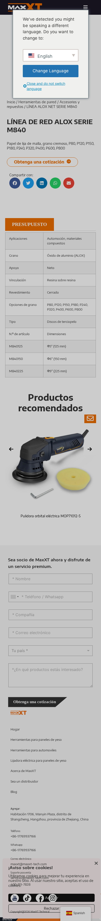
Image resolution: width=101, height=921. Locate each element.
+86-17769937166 (23, 836)
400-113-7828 (20, 884)
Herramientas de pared (37, 102)
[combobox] (14, 597)
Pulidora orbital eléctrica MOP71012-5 (51, 516)
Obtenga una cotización (34, 701)
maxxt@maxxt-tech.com (29, 864)
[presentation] (11, 449)
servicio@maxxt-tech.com (30, 878)
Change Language (51, 70)
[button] (14, 183)
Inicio (11, 102)
